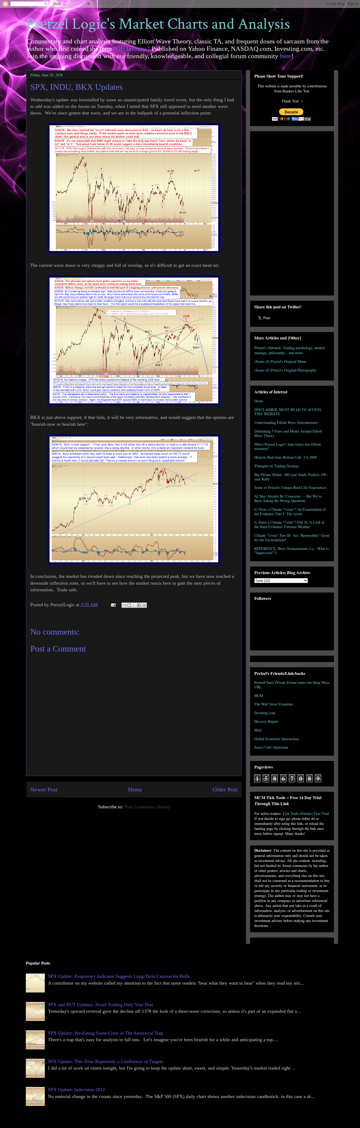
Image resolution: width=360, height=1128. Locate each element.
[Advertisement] (292, 212)
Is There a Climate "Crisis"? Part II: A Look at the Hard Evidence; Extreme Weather (289, 524)
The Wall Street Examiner (273, 703)
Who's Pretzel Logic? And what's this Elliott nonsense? (287, 446)
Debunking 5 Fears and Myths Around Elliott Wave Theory (288, 433)
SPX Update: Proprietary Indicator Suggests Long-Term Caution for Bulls (119, 976)
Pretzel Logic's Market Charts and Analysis (158, 24)
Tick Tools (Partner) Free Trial (306, 813)
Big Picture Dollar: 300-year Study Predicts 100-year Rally (291, 477)
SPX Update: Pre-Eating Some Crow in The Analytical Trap (105, 1033)
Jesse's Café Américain (271, 747)
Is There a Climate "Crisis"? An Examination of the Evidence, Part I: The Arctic (290, 511)
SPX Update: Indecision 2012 (76, 1089)
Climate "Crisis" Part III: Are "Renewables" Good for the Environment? (291, 537)
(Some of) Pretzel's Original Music (280, 361)
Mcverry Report (266, 721)
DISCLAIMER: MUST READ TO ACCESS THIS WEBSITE (287, 412)
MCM (258, 695)
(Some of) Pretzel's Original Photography (285, 370)
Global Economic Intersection (276, 738)
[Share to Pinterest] (144, 605)
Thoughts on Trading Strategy (276, 465)
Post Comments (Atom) (147, 806)
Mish (258, 730)
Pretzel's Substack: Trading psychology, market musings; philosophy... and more (289, 350)
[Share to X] (134, 605)
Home (135, 789)
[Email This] (124, 605)
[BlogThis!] (129, 605)
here (285, 55)
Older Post (225, 789)
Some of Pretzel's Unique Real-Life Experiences (290, 487)
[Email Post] (113, 604)
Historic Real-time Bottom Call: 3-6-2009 (285, 457)
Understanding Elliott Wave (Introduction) (286, 422)
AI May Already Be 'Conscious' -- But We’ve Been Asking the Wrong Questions (288, 498)
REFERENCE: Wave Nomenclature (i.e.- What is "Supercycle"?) (291, 550)
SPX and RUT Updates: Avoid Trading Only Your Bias (100, 1004)
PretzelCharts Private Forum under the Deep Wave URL (292, 684)
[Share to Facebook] (139, 605)
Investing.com (264, 712)
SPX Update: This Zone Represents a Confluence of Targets (105, 1061)
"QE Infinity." (131, 48)
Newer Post (43, 789)
